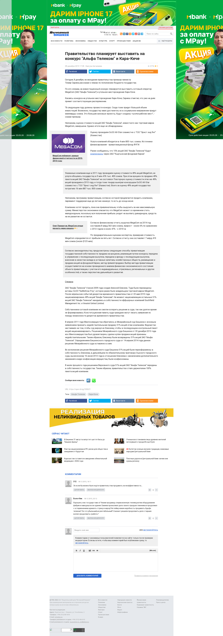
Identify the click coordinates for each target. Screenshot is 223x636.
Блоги (119, 605)
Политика (68, 41)
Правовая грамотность (145, 605)
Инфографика (122, 612)
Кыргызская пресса (124, 602)
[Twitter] (133, 34)
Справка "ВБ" (141, 607)
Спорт (112, 41)
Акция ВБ (137, 41)
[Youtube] (136, 34)
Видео (119, 610)
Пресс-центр (160, 602)
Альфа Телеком (78, 394)
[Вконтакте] (124, 34)
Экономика (80, 41)
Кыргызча (55, 27)
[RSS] (121, 34)
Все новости (56, 41)
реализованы (96, 154)
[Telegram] (142, 34)
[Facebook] (127, 34)
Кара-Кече (93, 394)
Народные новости (124, 600)
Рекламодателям (166, 27)
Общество (92, 41)
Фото (119, 607)
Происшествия (124, 41)
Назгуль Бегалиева (94, 66)
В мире (100, 617)
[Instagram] (139, 34)
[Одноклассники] (130, 34)
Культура (103, 41)
